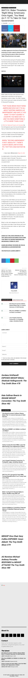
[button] (2, 2)
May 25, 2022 (21, 153)
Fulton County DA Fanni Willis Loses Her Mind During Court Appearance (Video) (13, 445)
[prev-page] (2, 325)
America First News (6, 666)
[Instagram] (10, 635)
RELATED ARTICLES (6, 300)
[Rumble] (14, 635)
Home (2, 5)
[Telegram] (18, 635)
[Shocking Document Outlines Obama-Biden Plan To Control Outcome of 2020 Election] (5, 305)
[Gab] (6, 635)
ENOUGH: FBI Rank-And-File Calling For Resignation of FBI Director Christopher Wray (20, 272)
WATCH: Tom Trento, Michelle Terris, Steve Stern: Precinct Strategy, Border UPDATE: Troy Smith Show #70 (7, 273)
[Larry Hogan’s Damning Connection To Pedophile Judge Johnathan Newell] (5, 319)
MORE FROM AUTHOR (18, 300)
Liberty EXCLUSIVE (9, 5)
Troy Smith (5, 23)
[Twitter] (8, 260)
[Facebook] (3, 260)
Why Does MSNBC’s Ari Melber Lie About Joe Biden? (14, 429)
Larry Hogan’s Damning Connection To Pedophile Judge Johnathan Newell (16, 319)
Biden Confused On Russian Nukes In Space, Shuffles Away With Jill (12, 492)
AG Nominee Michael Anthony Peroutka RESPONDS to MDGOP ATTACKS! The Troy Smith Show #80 (12, 562)
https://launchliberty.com (14, 292)
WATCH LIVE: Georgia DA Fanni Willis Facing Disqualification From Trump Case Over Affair (14, 476)
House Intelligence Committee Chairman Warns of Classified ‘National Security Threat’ (14, 509)
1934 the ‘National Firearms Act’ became (13, 125)
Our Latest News (6, 410)
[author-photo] (14, 288)
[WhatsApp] (16, 260)
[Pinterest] (12, 260)
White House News (12, 7)
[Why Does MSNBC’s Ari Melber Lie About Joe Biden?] (5, 312)
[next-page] (5, 325)
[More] (22, 28)
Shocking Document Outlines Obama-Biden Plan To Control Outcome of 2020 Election (17, 305)
